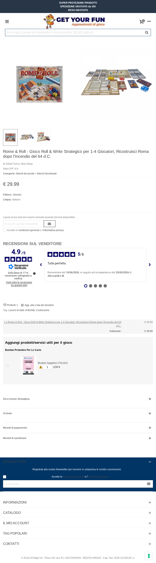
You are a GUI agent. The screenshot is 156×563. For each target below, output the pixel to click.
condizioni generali (28, 230)
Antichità (30, 310)
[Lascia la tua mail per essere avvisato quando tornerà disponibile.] (49, 223)
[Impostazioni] (149, 21)
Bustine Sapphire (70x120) (53, 363)
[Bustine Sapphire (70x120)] (28, 365)
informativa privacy (53, 230)
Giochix (17, 194)
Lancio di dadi (16, 310)
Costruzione (42, 310)
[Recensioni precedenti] (41, 265)
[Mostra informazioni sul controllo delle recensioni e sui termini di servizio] (34, 273)
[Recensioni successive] (150, 265)
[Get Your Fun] (74, 21)
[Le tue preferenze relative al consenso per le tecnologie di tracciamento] (149, 556)
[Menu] (7, 21)
